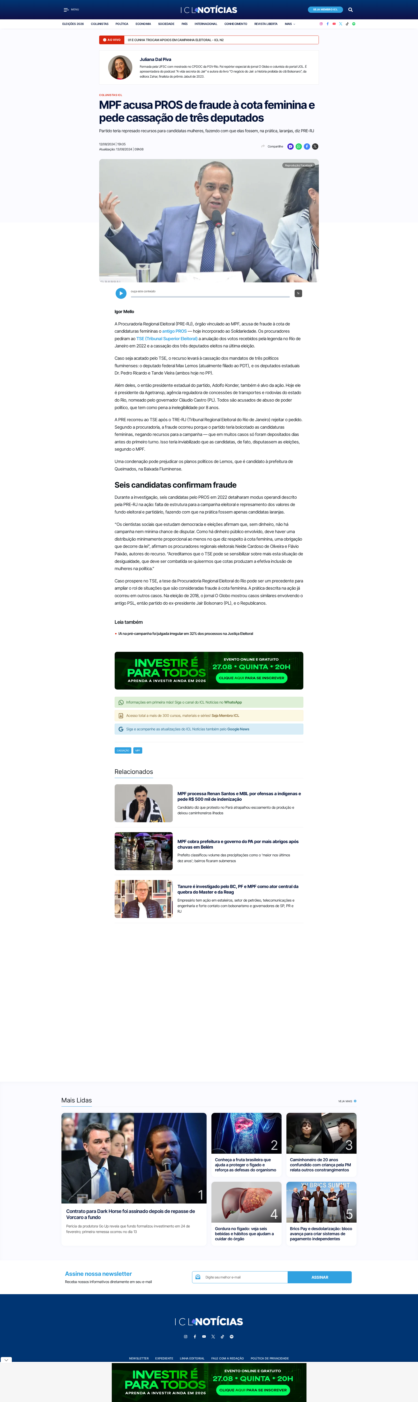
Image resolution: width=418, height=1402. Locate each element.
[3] (321, 1132)
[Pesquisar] (350, 9)
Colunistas (99, 24)
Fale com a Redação (227, 1358)
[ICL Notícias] (209, 9)
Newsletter (139, 1358)
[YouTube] (334, 24)
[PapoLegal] (290, 146)
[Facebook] (327, 24)
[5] (321, 1201)
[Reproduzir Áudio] (121, 293)
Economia (143, 24)
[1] (134, 1157)
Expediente (164, 1358)
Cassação (123, 750)
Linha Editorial (192, 1358)
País (185, 24)
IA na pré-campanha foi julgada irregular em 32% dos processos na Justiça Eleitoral (186, 633)
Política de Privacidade (270, 1358)
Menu (75, 9)
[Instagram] (321, 24)
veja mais (345, 1101)
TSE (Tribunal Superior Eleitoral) (167, 338)
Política (122, 24)
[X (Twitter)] (340, 24)
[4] (246, 1201)
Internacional (206, 24)
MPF (137, 750)
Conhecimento (235, 24)
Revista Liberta (266, 24)
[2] (246, 1132)
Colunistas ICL (110, 95)
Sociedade (166, 24)
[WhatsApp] (299, 146)
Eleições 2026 (73, 24)
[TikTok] (347, 24)
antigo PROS (174, 331)
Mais (288, 24)
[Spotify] (353, 24)
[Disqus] (209, 998)
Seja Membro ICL (325, 9)
